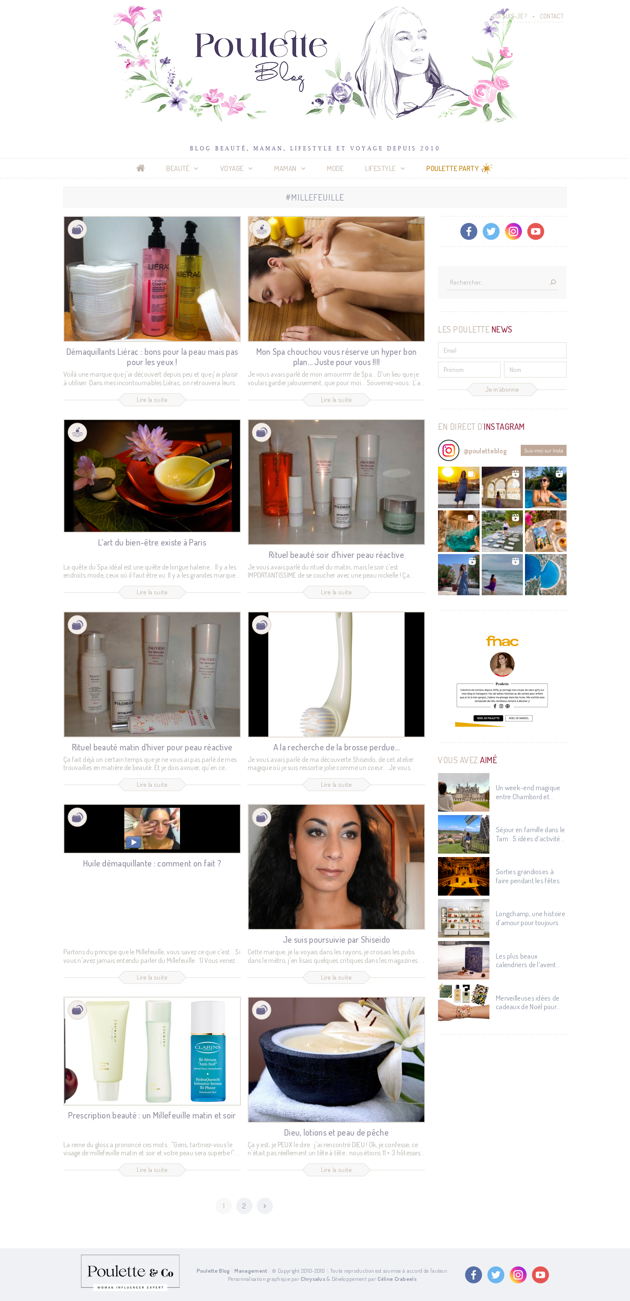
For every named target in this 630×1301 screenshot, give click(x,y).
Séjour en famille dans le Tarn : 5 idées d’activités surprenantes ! (530, 834)
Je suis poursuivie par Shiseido (336, 939)
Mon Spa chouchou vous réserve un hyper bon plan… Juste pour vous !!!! (336, 356)
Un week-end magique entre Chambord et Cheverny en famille (528, 792)
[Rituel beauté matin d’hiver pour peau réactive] (152, 674)
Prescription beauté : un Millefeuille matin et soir (152, 1115)
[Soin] (77, 229)
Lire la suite (152, 400)
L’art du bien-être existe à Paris (152, 542)
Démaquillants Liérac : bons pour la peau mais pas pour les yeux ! (152, 356)
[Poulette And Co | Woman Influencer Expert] (130, 1289)
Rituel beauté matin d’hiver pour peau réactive (152, 746)
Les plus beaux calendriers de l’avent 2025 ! (526, 960)
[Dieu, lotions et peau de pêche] (336, 1060)
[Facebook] (468, 231)
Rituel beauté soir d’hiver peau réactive (336, 554)
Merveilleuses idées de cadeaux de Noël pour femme (528, 1002)
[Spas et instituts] (261, 229)
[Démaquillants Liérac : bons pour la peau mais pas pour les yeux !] (152, 279)
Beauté (177, 168)
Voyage (232, 168)
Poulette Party (452, 168)
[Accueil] (140, 168)
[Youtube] (535, 231)
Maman (285, 168)
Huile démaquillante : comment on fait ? (152, 863)
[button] (459, 487)
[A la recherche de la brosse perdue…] (336, 674)
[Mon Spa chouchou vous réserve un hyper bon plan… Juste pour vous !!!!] (336, 279)
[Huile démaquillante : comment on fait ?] (152, 829)
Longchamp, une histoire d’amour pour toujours (530, 917)
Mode (335, 168)
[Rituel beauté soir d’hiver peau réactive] (336, 482)
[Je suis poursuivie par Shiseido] (336, 867)
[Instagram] (513, 231)
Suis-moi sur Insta (543, 450)
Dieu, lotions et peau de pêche (336, 1132)
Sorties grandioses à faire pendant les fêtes (528, 875)
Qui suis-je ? (509, 16)
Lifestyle (380, 168)
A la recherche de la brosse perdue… (336, 746)
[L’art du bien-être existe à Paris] (152, 476)
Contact (552, 16)
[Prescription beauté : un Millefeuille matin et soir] (152, 1051)
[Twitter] (491, 231)
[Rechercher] (553, 282)
